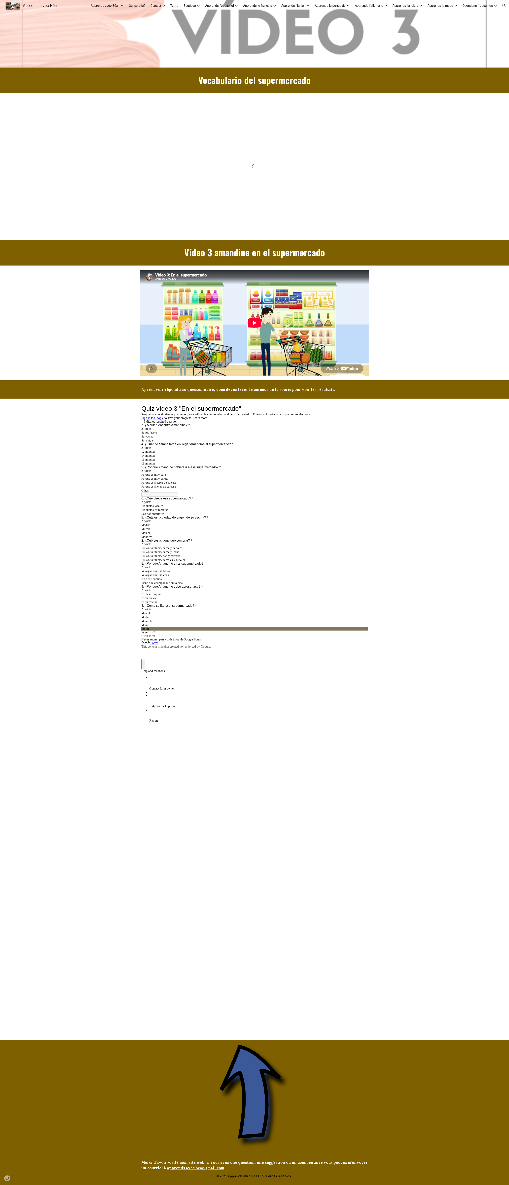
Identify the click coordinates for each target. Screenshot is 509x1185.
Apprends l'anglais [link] (405, 6)
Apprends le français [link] (257, 6)
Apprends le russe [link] (440, 6)
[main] (254, 80)
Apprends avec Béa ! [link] (105, 6)
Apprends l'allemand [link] (369, 6)
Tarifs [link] (174, 6)
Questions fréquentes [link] (477, 6)
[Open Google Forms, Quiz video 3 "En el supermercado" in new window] (361, 408)
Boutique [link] (190, 6)
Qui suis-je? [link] (137, 6)
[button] (504, 5)
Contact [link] (156, 6)
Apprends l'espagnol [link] (219, 6)
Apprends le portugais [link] (330, 6)
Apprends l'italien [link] (293, 6)
